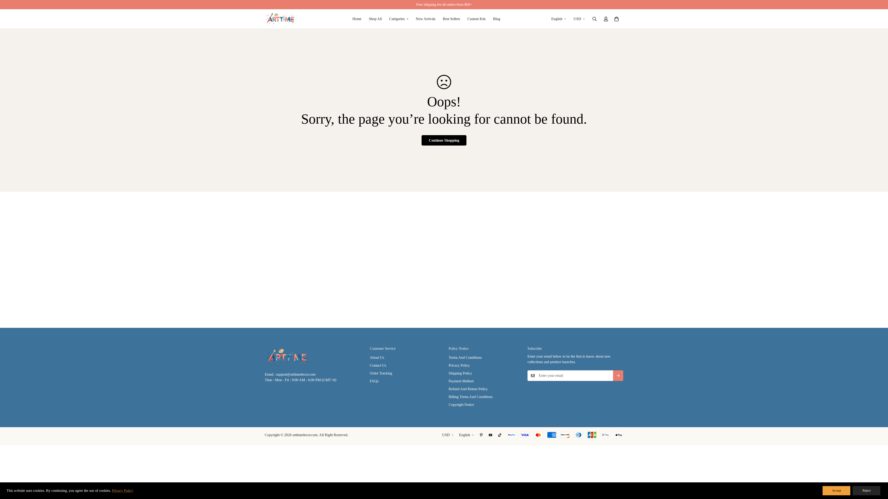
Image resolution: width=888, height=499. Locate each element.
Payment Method (461, 381)
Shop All (375, 19)
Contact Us (378, 365)
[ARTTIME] (281, 18)
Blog (496, 19)
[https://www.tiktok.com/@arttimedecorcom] (500, 435)
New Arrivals (425, 19)
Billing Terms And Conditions (471, 397)
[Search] (595, 19)
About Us (377, 357)
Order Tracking (381, 373)
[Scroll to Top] (879, 474)
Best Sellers (451, 19)
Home (356, 19)
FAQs (374, 381)
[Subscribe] (618, 375)
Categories (397, 19)
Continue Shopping (444, 140)
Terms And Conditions (465, 357)
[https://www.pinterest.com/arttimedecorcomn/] (481, 435)
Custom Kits (476, 19)
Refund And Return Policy (468, 389)
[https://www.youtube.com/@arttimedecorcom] (490, 435)
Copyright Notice (461, 405)
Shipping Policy (460, 373)
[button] (616, 19)
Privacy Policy (459, 365)
